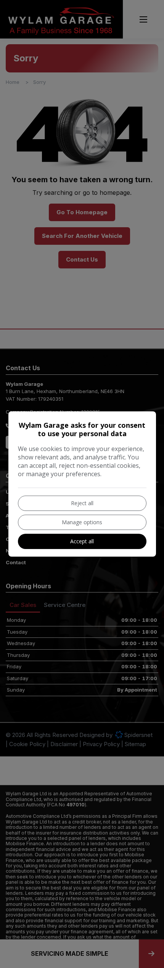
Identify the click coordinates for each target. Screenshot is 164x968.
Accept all (82, 541)
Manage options (82, 522)
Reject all (82, 503)
